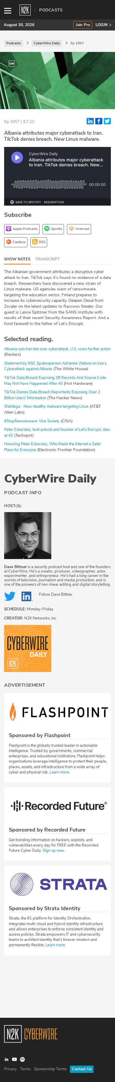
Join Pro (83, 25)
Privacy (10, 1069)
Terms (25, 1069)
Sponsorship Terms (50, 1069)
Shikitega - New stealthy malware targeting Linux (46, 406)
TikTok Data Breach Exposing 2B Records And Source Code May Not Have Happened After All (55, 380)
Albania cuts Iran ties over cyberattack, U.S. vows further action (57, 349)
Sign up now (53, 850)
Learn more (59, 772)
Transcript (47, 259)
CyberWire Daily (50, 479)
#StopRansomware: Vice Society (32, 421)
